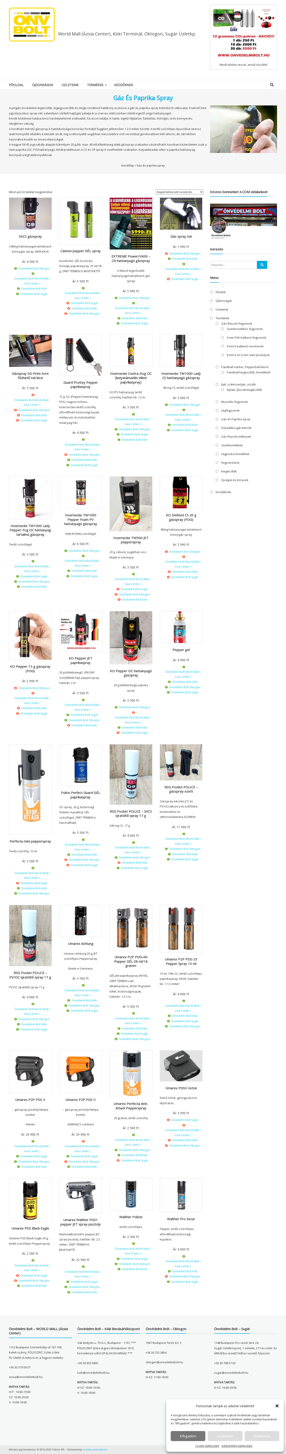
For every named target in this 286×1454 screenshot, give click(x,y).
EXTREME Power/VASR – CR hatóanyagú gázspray (130, 258)
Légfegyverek (230, 410)
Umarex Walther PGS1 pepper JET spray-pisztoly (80, 1221)
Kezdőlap (127, 165)
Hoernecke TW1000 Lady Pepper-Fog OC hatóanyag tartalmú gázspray (30, 530)
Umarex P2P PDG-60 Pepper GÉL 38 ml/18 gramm (131, 961)
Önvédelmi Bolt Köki (34, 288)
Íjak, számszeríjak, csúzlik (238, 384)
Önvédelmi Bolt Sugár (34, 294)
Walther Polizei (130, 1217)
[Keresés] (262, 265)
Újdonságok (42, 85)
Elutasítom (225, 1436)
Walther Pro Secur (181, 1219)
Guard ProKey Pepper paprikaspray (80, 384)
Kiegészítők (229, 471)
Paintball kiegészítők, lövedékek (248, 372)
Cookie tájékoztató (207, 1446)
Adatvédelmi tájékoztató (236, 1446)
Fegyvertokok (230, 463)
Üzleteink (70, 85)
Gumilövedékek (232, 445)
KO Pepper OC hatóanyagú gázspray (131, 673)
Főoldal (16, 85)
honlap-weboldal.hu (95, 1449)
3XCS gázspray (30, 236)
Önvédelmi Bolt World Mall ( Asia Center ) (32, 281)
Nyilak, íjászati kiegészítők (244, 390)
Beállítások (262, 1436)
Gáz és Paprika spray (235, 419)
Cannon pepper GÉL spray (81, 251)
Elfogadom (188, 1436)
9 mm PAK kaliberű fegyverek (246, 338)
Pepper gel (181, 649)
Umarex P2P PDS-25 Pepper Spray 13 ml (181, 961)
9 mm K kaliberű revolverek (245, 346)
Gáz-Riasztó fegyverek (236, 323)
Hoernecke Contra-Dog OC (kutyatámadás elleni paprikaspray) (131, 377)
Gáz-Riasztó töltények (236, 437)
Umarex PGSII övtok (181, 1088)
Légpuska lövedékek (235, 454)
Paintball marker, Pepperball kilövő (245, 367)
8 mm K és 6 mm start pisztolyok (248, 355)
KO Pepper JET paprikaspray (80, 660)
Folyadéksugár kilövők (236, 428)
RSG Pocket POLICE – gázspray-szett (181, 789)
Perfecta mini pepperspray (30, 841)
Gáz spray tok (181, 236)
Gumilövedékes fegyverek (245, 329)
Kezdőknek (123, 85)
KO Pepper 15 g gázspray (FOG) (30, 668)
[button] (277, 1406)
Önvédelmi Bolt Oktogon (34, 268)
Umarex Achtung (80, 943)
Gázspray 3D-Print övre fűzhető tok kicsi (30, 375)
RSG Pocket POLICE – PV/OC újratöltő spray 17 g (30, 974)
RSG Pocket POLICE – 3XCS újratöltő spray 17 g (131, 813)
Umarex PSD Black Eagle (30, 1228)
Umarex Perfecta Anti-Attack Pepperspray (131, 1105)
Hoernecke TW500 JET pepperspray (131, 539)
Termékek (95, 85)
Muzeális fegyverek (234, 402)
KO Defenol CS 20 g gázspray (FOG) (181, 517)
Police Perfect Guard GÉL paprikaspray (80, 794)
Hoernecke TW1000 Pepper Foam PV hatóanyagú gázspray (80, 519)
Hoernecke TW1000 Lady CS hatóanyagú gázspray (181, 375)
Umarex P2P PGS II (30, 1099)
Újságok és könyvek (234, 480)
